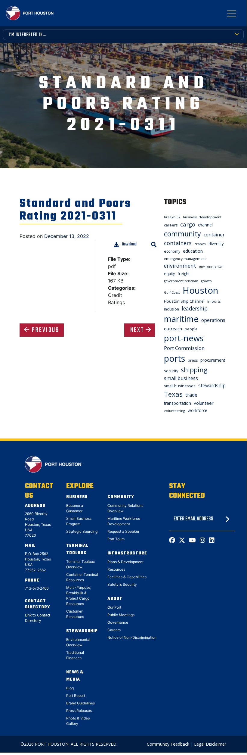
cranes (200, 244)
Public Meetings (120, 615)
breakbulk (172, 217)
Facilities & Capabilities (127, 577)
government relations (181, 281)
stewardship (212, 385)
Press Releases (79, 710)
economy (172, 251)
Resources (116, 569)
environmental (211, 266)
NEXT (137, 330)
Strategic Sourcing (81, 531)
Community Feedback (168, 744)
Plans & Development (125, 562)
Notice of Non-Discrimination (131, 637)
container (214, 234)
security (171, 370)
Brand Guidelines (80, 703)
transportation (177, 403)
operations (213, 320)
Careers (114, 630)
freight (184, 273)
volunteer (204, 403)
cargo (187, 224)
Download (129, 244)
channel (205, 225)
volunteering (174, 410)
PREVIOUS (45, 330)
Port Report (75, 695)
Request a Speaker (123, 531)
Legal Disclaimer (210, 744)
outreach (173, 329)
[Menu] (232, 15)
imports (214, 301)
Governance (117, 622)
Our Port (114, 607)
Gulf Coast (172, 292)
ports (174, 358)
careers (171, 225)
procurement (212, 360)
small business (181, 378)
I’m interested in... (27, 35)
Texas (173, 394)
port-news (184, 338)
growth (206, 281)
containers (178, 243)
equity (169, 273)
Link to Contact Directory (37, 618)
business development (202, 217)
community (182, 234)
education (193, 251)
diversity (216, 243)
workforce (197, 410)
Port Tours (116, 539)
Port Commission (184, 348)
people (191, 329)
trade (191, 395)
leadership (195, 308)
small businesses (180, 385)
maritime (181, 318)
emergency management (185, 258)
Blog (70, 688)
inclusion (171, 309)
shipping (194, 369)
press (193, 360)
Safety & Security (122, 584)
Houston (200, 290)
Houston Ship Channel (184, 301)
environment (180, 265)
